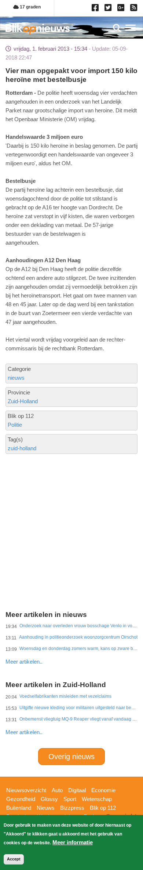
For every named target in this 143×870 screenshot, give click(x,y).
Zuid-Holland (23, 401)
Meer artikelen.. (24, 661)
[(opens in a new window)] (96, 9)
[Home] (38, 29)
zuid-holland (22, 448)
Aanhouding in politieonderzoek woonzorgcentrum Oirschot (78, 637)
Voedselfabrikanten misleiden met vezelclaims (65, 696)
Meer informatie (72, 842)
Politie (15, 425)
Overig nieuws (71, 756)
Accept (14, 859)
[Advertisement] (71, 505)
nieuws (16, 378)
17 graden (30, 7)
